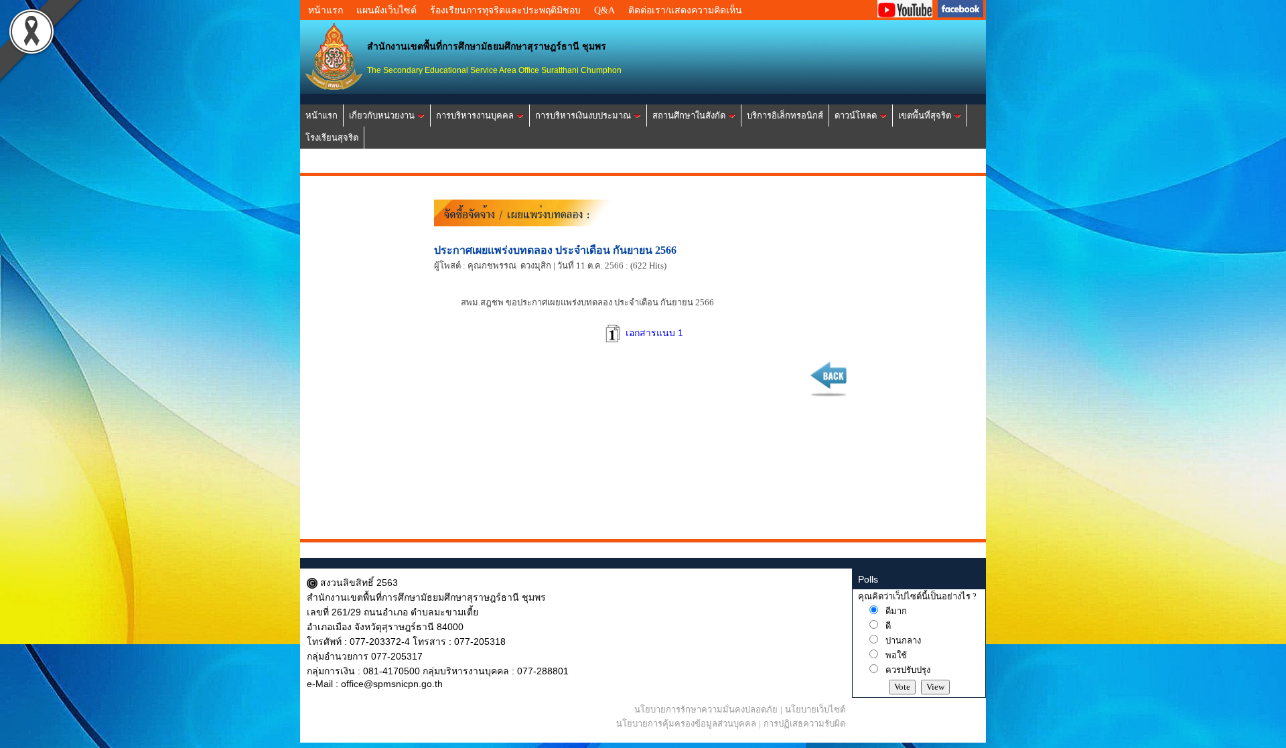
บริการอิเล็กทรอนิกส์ (785, 115)
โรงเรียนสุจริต (331, 138)
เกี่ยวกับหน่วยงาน (382, 115)
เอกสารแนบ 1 (653, 332)
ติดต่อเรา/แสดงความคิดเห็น (685, 10)
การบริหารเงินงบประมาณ (583, 115)
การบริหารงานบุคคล (475, 115)
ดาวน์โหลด (856, 115)
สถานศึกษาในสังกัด (688, 115)
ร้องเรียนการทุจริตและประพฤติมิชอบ (505, 10)
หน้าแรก (325, 10)
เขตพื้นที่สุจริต (924, 115)
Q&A (604, 10)
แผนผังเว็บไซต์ (386, 10)
